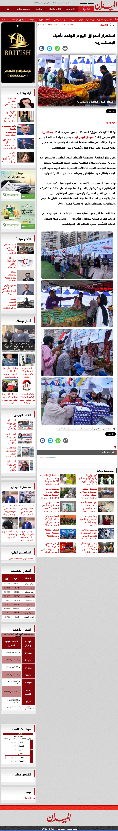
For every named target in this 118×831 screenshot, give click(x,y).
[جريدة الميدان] (18, 53)
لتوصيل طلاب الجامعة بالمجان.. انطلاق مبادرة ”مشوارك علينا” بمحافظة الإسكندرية (97, 493)
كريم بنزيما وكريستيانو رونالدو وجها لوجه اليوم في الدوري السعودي (97, 479)
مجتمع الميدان (21, 486)
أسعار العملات (21, 570)
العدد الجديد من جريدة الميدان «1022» (10, 438)
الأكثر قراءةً (23, 238)
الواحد (75, 136)
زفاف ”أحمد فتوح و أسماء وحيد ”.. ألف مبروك (10, 533)
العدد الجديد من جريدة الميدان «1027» (10, 424)
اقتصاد (104, 25)
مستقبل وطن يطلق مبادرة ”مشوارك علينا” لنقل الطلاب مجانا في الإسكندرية (59, 493)
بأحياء (72, 429)
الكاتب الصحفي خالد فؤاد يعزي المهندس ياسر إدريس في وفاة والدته (10, 510)
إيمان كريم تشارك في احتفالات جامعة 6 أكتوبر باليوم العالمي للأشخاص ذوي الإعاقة (97, 547)
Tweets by (30, 798)
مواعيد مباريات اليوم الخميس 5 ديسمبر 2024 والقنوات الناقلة (89, 533)
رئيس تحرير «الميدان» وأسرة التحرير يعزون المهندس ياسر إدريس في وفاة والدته (27, 538)
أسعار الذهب (22, 628)
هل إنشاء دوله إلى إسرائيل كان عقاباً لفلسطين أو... (44, 19)
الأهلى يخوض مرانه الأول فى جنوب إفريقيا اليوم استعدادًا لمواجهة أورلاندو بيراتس (60, 520)
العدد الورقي (22, 414)
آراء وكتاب (24, 92)
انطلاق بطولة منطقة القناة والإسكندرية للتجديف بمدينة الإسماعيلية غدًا (60, 533)
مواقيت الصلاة (20, 728)
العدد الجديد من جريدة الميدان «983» (10, 465)
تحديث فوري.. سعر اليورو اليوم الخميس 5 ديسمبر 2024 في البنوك (50, 506)
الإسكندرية (48, 131)
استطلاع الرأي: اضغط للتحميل (22, 558)
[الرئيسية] (86, 9)
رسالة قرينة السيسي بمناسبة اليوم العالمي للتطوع (88, 520)
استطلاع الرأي (21, 551)
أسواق (90, 136)
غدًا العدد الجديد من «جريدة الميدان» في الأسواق (19, 451)
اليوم (82, 136)
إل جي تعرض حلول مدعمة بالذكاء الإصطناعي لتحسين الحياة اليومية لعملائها (59, 547)
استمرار (106, 429)
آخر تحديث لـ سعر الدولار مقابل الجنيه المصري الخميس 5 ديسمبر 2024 (97, 506)
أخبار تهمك (23, 320)
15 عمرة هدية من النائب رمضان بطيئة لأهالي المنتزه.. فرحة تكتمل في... (27, 510)
